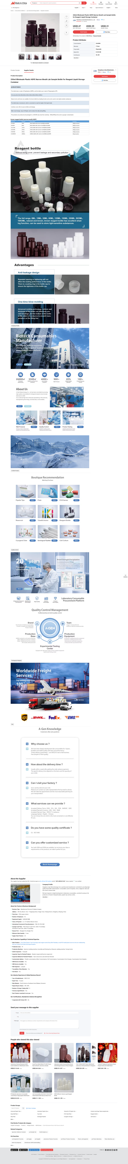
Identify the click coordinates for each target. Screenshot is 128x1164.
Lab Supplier (37, 1139)
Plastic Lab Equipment (83, 1139)
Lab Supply (29, 1139)
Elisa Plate (13, 1116)
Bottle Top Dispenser (16, 1142)
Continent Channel (81, 1154)
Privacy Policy (86, 1158)
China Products (41, 1154)
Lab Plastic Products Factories (68, 1139)
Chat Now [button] (107, 32)
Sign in (115, 4)
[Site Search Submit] (84, 3)
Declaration (79, 1158)
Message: (16, 1020)
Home (12, 10)
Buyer (83, 7)
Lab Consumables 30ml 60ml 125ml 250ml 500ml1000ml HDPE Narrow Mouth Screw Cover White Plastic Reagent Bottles (42, 1095)
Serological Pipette (41, 1116)
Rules (116, 7)
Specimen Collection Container (19, 1132)
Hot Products (34, 1154)
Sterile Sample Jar (43, 1132)
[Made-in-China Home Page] (19, 3)
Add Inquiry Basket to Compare (40, 62)
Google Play (23, 1150)
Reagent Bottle (94, 1114)
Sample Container (45, 10)
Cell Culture (93, 1116)
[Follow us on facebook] (106, 1150)
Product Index (89, 1154)
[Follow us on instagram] (110, 1150)
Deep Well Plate (14, 1114)
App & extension (99, 7)
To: (18, 1016)
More (12, 1145)
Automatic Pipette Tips (42, 1111)
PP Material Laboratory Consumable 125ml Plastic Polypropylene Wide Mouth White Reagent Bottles (20, 1095)
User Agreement (72, 1158)
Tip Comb (39, 1114)
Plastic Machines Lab (109, 1139)
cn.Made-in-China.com (77, 1156)
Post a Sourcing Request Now (52, 1033)
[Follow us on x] (108, 1150)
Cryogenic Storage (68, 1116)
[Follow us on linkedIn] (116, 1150)
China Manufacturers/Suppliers (52, 1154)
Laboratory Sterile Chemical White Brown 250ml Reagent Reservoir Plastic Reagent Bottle (63, 1065)
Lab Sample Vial (32, 1132)
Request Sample (97, 35)
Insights (95, 1154)
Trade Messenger (34, 1150)
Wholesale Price (73, 1154)
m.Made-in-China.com (67, 1156)
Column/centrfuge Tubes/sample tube (99, 1111)
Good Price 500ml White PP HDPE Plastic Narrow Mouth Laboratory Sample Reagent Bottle (41, 1065)
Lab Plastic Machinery (96, 1139)
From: (17, 1013)
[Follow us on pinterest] (114, 1150)
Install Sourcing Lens (47, 1150)
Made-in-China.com (58, 1156)
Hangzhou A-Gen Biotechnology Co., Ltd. (85, 19)
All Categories (16, 7)
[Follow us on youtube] (112, 1150)
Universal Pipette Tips (16, 1111)
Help (91, 7)
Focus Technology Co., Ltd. (53, 1158)
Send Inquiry (83, 32)
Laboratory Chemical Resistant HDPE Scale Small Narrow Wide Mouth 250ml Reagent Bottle (19, 1065)
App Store (14, 1150)
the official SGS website (46, 881)
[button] (79, 3)
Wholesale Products (64, 1154)
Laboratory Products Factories (50, 1139)
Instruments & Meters (20, 10)
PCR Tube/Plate (67, 1114)
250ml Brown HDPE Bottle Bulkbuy (32, 1142)
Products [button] (34, 3)
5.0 (100, 72)
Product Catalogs (31, 1108)
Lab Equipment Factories (17, 1139)
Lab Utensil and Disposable (33, 10)
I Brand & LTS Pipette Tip (69, 1111)
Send (22, 1033)
